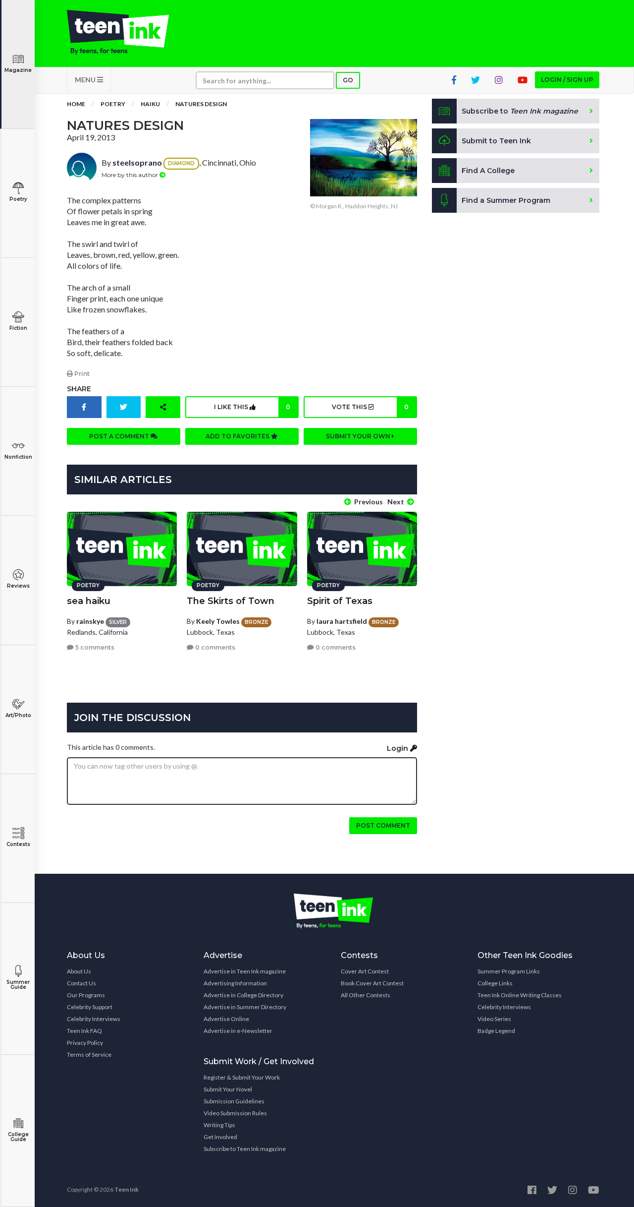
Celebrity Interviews (93, 1019)
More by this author (130, 175)
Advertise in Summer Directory (245, 1007)
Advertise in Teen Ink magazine (245, 971)
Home (76, 104)
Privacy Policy (85, 1042)
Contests (18, 844)
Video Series (494, 1019)
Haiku (150, 104)
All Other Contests (365, 995)
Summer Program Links (508, 971)
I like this (252, 407)
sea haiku (88, 601)
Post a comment (120, 436)
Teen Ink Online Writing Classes (519, 995)
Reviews (18, 586)
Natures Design (201, 104)
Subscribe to (520, 111)
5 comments (94, 647)
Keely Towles (218, 621)
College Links (495, 983)
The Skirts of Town (230, 601)
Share (79, 388)
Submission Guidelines (234, 1101)
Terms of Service (89, 1054)
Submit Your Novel (228, 1089)
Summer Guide (18, 984)
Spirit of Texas (339, 601)
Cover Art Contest (365, 971)
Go (348, 80)
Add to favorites (238, 436)
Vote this (370, 407)
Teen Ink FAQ (84, 1030)
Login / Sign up (567, 79)
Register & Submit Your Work (242, 1077)
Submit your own (359, 436)
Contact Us (81, 983)
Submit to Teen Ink (496, 140)
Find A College (488, 170)
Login (398, 748)
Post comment (383, 825)
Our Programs (86, 995)
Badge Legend (496, 1030)
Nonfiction (18, 457)
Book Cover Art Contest (372, 983)
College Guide (18, 1137)
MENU (86, 79)
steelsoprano (137, 162)
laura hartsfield (342, 621)
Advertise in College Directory (243, 995)
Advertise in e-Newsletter (238, 1030)
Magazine (18, 70)
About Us (79, 971)
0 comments (214, 647)
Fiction (18, 328)
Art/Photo (18, 715)
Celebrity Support (89, 1007)
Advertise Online (226, 1019)
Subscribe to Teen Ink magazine (245, 1148)
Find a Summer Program (506, 200)
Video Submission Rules (235, 1113)
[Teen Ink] (128, 32)
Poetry (18, 199)
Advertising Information (235, 983)
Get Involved (220, 1137)
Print (81, 373)
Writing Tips (219, 1125)
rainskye (90, 621)
